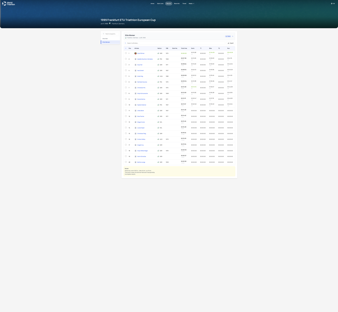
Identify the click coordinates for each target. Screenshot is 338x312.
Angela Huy (140, 145)
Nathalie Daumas (142, 82)
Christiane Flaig (141, 133)
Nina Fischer (140, 116)
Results (168, 3)
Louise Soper (141, 128)
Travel (184, 3)
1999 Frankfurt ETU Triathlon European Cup (128, 20)
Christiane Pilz (141, 87)
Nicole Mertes (141, 99)
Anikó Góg (140, 76)
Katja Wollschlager (142, 151)
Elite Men (105, 38)
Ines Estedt (140, 70)
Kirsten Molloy (141, 139)
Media (190, 3)
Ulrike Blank (140, 110)
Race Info (177, 3)
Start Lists (160, 3)
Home (152, 3)
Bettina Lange (141, 162)
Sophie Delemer (141, 105)
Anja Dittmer (140, 53)
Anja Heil (139, 65)
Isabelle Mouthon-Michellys (145, 59)
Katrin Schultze (141, 156)
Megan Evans (141, 122)
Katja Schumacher (142, 93)
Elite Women (106, 42)
